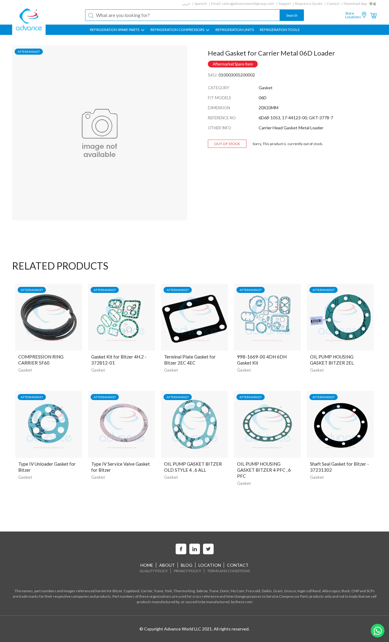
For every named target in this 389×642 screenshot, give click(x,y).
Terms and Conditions (228, 571)
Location (209, 565)
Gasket (25, 369)
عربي (186, 3)
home (146, 565)
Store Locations (353, 15)
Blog (186, 565)
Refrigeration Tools (279, 30)
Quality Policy (153, 571)
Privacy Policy (187, 571)
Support (284, 3)
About (167, 565)
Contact (333, 3)
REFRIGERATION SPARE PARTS (115, 30)
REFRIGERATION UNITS (234, 30)
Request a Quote (308, 3)
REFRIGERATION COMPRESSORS (177, 30)
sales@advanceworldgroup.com (248, 3)
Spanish (200, 3)
